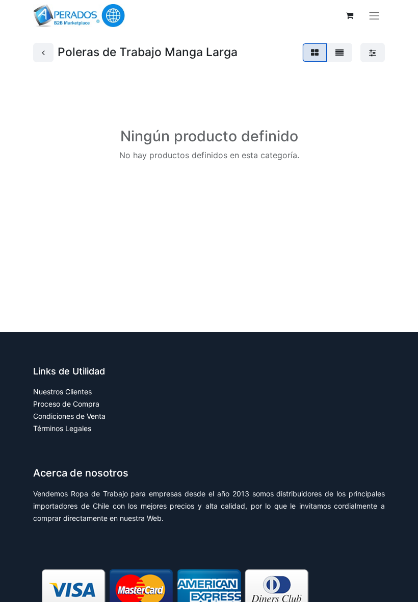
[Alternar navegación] (374, 16)
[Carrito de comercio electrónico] (349, 15)
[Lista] (339, 52)
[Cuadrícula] (314, 52)
